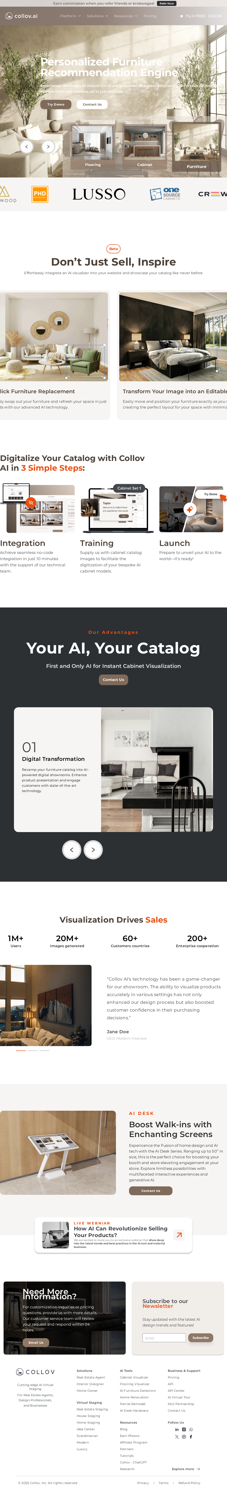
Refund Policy (189, 1483)
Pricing (173, 1377)
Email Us (36, 1343)
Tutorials (127, 1456)
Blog (124, 1429)
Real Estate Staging (92, 1409)
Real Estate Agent (91, 1377)
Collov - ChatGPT (133, 1462)
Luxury (82, 1449)
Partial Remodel (133, 1404)
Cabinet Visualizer (134, 1377)
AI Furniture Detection (138, 1391)
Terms (163, 1483)
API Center (176, 1391)
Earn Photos (129, 1436)
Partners (126, 1449)
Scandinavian (87, 1436)
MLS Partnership (181, 1404)
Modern (83, 1442)
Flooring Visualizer (135, 1384)
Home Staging (88, 1423)
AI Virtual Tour (179, 1397)
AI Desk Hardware (134, 1411)
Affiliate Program (133, 1442)
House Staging (88, 1416)
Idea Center (86, 1429)
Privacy (143, 1483)
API (170, 1384)
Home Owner (87, 1391)
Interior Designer (90, 1384)
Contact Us (92, 104)
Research (127, 1469)
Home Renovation (134, 1397)
